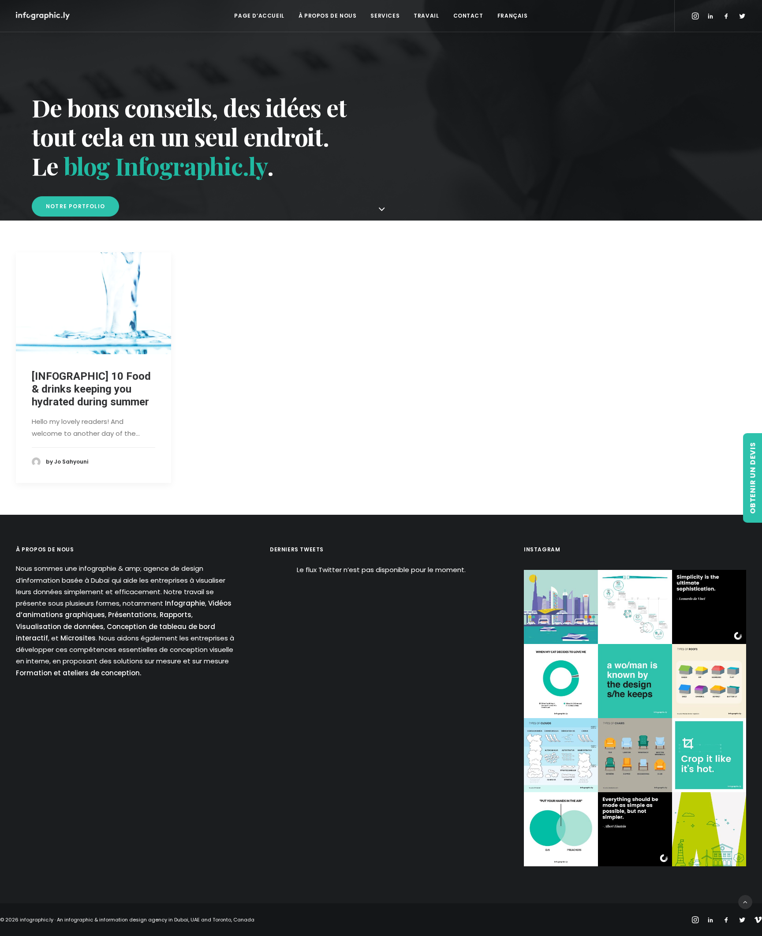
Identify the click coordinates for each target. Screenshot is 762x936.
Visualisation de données (60, 626)
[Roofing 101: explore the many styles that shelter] (709, 681)
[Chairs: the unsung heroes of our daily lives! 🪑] (635, 755)
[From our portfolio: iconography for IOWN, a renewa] (709, 829)
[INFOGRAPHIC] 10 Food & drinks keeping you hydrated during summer (91, 389)
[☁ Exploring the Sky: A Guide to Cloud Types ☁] (561, 755)
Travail (426, 15)
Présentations (132, 614)
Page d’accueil (259, 15)
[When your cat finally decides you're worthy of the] (561, 681)
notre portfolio (75, 206)
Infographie (185, 603)
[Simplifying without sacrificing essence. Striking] (635, 829)
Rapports (175, 614)
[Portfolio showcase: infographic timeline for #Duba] (635, 607)
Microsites (78, 638)
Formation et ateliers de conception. (78, 673)
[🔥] (709, 755)
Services (385, 15)
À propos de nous (328, 15)
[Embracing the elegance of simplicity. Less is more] (709, 607)
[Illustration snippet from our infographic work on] (561, 607)
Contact (468, 15)
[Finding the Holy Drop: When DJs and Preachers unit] (561, 829)
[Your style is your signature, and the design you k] (635, 681)
